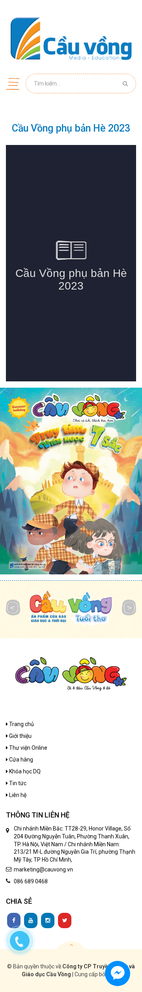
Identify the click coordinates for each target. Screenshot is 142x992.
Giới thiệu (20, 736)
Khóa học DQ (24, 771)
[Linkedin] (31, 921)
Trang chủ (21, 724)
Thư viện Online (27, 748)
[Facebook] (14, 921)
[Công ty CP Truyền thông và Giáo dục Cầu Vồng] (71, 38)
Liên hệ (17, 795)
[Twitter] (65, 921)
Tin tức (17, 783)
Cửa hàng (20, 759)
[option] (71, 481)
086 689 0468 (31, 881)
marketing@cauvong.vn (43, 869)
